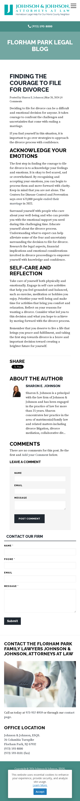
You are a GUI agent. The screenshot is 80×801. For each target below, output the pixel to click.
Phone (9, 559)
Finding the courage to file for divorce (35, 83)
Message (20, 498)
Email (18, 485)
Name (18, 473)
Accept (40, 791)
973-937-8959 (34, 712)
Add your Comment (35, 455)
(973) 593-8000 (42, 26)
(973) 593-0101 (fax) (17, 753)
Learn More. (40, 785)
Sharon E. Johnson (32, 97)
